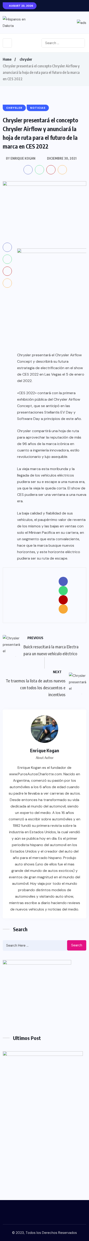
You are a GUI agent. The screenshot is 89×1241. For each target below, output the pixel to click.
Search (76, 945)
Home (7, 59)
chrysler (26, 59)
